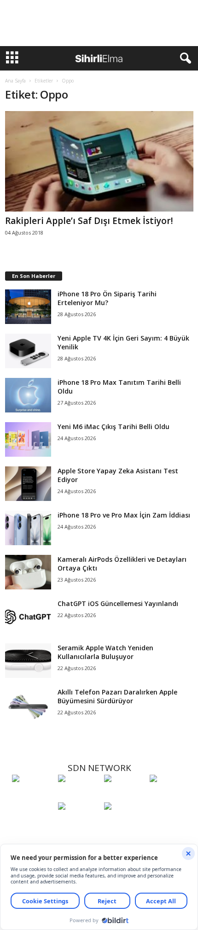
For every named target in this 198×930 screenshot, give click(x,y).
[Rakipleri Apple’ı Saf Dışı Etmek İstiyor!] (99, 161)
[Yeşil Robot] (125, 795)
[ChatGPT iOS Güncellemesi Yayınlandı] (28, 616)
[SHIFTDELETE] (32, 795)
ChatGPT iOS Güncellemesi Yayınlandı (118, 603)
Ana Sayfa (15, 80)
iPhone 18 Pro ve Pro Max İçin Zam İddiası (124, 515)
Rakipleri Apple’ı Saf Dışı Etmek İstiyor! (89, 221)
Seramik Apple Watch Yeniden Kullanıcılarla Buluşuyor (105, 652)
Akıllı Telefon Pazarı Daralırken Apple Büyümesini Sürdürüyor (117, 696)
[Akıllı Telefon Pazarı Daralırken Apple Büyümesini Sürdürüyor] (28, 705)
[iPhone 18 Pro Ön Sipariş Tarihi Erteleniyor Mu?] (28, 306)
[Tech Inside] (170, 795)
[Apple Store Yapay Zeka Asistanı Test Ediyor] (28, 483)
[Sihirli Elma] (78, 795)
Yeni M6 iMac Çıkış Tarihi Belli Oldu (113, 426)
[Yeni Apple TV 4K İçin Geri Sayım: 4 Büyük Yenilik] (28, 351)
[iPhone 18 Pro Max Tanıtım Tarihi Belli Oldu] (28, 395)
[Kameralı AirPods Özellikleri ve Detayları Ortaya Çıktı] (28, 572)
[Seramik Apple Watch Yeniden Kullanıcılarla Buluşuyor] (28, 660)
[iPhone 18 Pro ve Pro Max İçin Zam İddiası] (28, 528)
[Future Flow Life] (125, 823)
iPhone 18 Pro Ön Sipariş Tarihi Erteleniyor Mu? (107, 298)
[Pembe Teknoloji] (78, 823)
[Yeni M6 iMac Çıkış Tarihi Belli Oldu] (28, 439)
